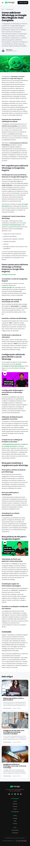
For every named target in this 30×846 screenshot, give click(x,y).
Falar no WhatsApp (22, 840)
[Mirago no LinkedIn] (15, 794)
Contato (15, 823)
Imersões (15, 806)
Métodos (15, 804)
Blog (3, 9)
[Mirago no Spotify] (21, 794)
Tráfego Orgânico (10, 9)
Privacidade (15, 832)
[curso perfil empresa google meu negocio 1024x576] (15, 548)
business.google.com (8, 287)
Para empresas (15, 811)
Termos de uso (15, 830)
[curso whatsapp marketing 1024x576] (15, 379)
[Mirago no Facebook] (18, 794)
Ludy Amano (9, 50)
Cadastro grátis (23, 2)
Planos (15, 809)
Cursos (15, 801)
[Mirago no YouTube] (9, 794)
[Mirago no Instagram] (12, 794)
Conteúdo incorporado (9, 274)
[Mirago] (9, 3)
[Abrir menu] (2, 2)
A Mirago (15, 818)
